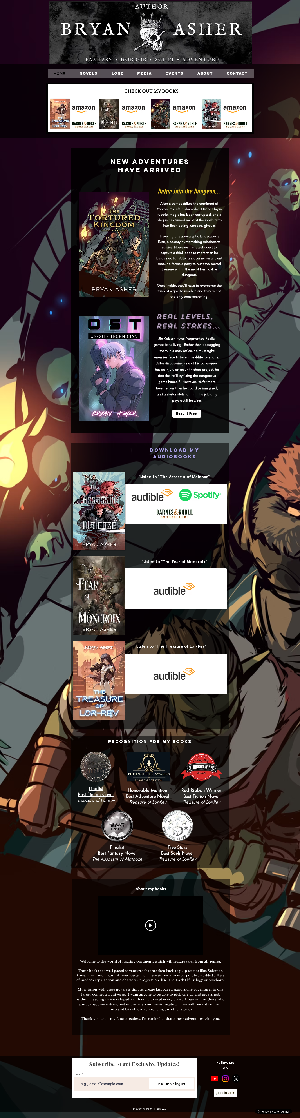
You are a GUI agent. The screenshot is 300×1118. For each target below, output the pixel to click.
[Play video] (150, 925)
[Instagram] (225, 1078)
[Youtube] (214, 1078)
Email (77, 1073)
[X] (236, 1078)
